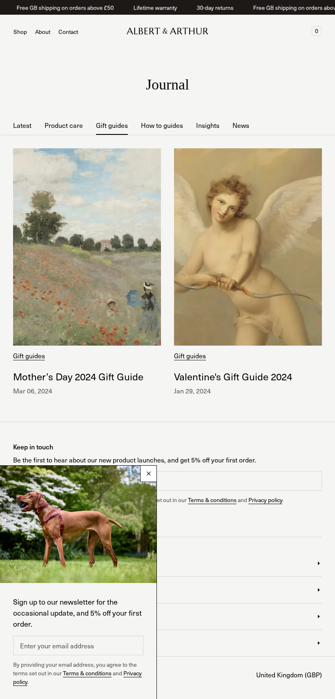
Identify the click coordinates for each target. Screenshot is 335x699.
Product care (64, 126)
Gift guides (112, 126)
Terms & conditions (87, 673)
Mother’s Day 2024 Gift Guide (78, 376)
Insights (207, 126)
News (240, 126)
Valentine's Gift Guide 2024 (233, 376)
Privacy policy (265, 500)
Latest (22, 126)
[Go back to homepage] (167, 31)
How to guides (162, 126)
